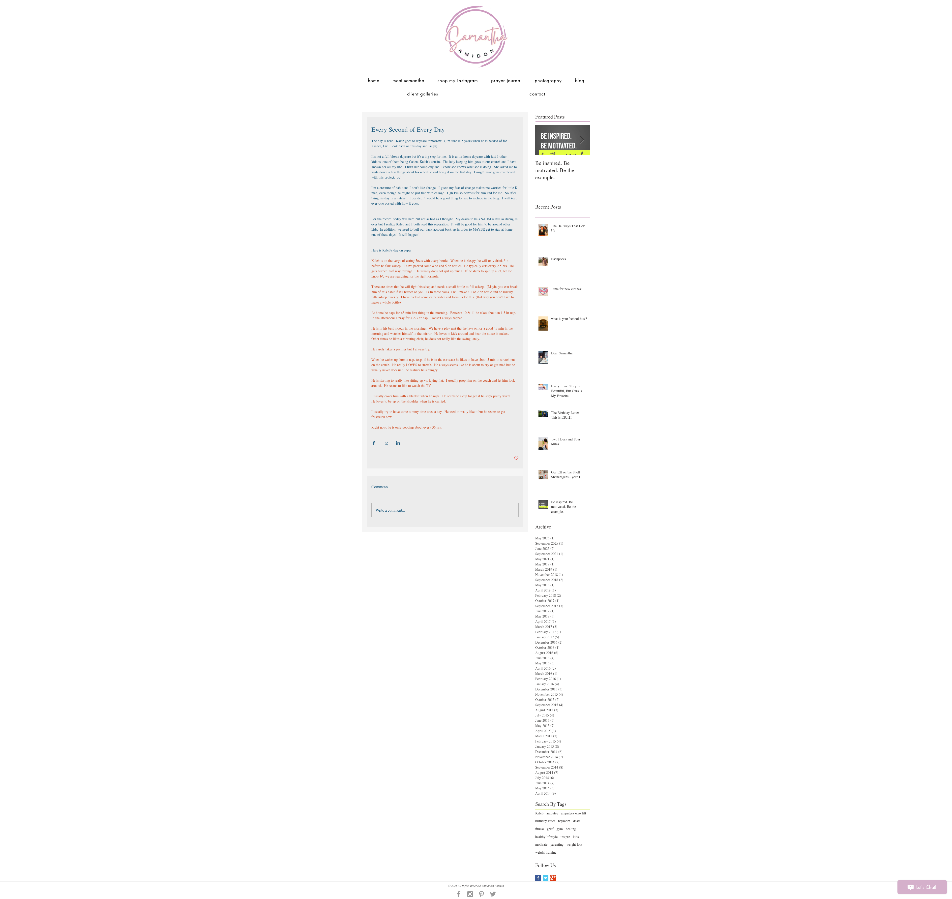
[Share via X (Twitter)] (386, 443)
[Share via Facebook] (373, 443)
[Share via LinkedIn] (398, 443)
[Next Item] (582, 140)
